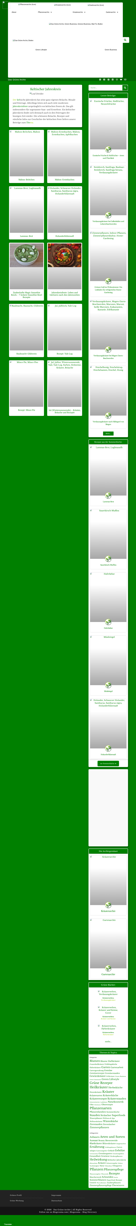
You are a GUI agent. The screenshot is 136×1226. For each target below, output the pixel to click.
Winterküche (110, 1121)
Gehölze (120, 1150)
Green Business (120, 1076)
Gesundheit (95, 1156)
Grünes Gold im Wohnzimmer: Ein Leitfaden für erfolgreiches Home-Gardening (108, 289)
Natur (102, 1166)
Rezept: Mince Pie (26, 410)
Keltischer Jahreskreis (45, 89)
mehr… (108, 1041)
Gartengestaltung (97, 1070)
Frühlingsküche (111, 1064)
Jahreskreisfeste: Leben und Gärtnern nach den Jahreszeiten (65, 293)
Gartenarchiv (108, 974)
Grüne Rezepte (101, 1083)
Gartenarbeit (117, 1067)
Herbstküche (115, 1087)
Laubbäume (103, 1102)
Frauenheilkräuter (97, 1064)
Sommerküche (112, 1112)
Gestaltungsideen (118, 1153)
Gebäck (111, 1151)
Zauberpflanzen (114, 1183)
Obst (92, 1105)
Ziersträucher (109, 1124)
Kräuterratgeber (112, 1163)
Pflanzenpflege (114, 1169)
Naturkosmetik (116, 1102)
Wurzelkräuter (101, 1183)
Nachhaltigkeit (94, 1166)
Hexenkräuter (96, 1092)
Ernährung (97, 1146)
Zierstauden (96, 1124)
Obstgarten (117, 1166)
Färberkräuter (95, 1067)
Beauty (101, 1140)
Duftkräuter (114, 1061)
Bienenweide (111, 1140)
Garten (105, 1067)
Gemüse (108, 1070)
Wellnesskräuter (96, 1121)
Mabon (120, 1163)
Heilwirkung (98, 1159)
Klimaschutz (94, 1163)
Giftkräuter (110, 1076)
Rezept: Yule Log (65, 353)
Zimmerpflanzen (99, 1127)
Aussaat (94, 1140)
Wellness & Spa (109, 1118)
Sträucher (106, 1115)
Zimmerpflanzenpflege (101, 1185)
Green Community (95, 1079)
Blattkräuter (96, 1143)
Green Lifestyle (110, 1079)
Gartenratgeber (101, 1151)
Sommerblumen (98, 1180)
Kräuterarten (96, 1095)
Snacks (116, 1177)
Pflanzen (96, 1169)
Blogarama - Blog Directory (83, 1212)
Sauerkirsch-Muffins (108, 565)
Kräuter (108, 1092)
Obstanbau (108, 1166)
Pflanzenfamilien (98, 1112)
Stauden (95, 1115)
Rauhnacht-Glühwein (26, 353)
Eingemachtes (121, 1143)
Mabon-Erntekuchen (64, 179)
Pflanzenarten (101, 1108)
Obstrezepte (107, 1104)
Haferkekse (108, 628)
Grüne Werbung (17, 1201)
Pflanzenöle (104, 1174)
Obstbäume (97, 1105)
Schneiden (107, 1177)
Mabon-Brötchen (26, 179)
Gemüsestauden (112, 1073)
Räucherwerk (95, 1177)
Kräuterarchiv (108, 911)
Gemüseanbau (94, 1153)
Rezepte (114, 1173)
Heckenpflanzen (116, 1156)
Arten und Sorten (112, 1136)
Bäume (104, 1061)
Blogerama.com (60, 1212)
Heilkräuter (99, 1087)
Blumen (95, 1060)
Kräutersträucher (95, 1102)
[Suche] (125, 87)
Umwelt (93, 1183)
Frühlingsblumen (110, 1147)
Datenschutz (56, 1201)
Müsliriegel (108, 691)
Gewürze (105, 1156)
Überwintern (118, 1185)
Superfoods (118, 1115)
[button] (125, 40)
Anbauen (95, 1137)
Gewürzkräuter (98, 1076)
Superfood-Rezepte (114, 1180)
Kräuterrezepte (98, 1098)
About (14, 12)
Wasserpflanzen (96, 1118)
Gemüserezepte (97, 1073)
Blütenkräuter (109, 1143)
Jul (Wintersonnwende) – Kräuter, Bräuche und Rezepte (65, 411)
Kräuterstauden (117, 1098)
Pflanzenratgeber (95, 1174)
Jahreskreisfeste (20, 106)
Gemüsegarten (105, 1153)
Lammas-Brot (26, 236)
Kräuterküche (110, 1095)
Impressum (56, 1195)
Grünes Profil (16, 1195)
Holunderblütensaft (64, 236)
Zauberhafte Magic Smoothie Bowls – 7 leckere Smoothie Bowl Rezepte (26, 295)
